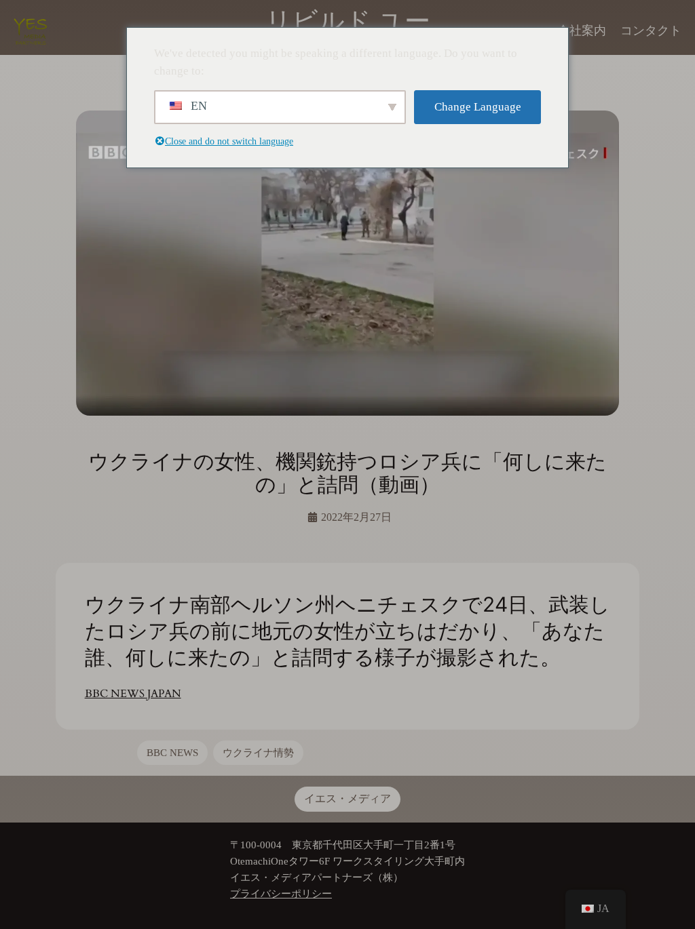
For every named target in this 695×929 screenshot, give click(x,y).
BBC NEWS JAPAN (133, 693)
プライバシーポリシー (281, 893)
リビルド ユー (347, 21)
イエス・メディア (347, 798)
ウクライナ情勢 (258, 752)
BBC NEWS (172, 752)
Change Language (477, 106)
